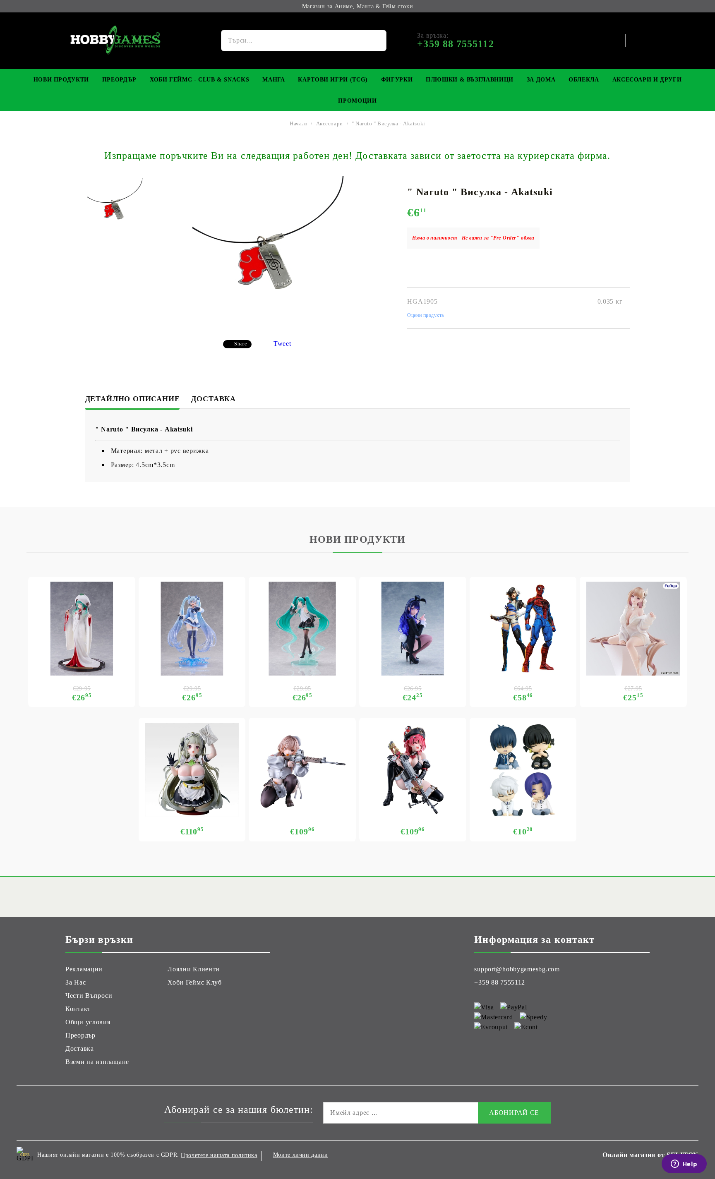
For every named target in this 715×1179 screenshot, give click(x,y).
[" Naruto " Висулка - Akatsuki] (115, 206)
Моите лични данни (300, 1155)
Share (240, 344)
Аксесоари (329, 123)
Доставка (213, 399)
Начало (299, 123)
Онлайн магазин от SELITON (650, 1154)
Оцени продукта (425, 315)
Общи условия (87, 1022)
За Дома (541, 80)
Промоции (357, 101)
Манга (273, 80)
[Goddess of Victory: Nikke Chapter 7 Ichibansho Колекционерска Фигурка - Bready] (302, 770)
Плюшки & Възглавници (469, 80)
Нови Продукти (61, 80)
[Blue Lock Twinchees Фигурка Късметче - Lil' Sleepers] (523, 770)
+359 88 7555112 (499, 982)
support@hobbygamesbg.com (516, 969)
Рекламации (84, 969)
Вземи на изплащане (97, 1061)
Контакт (78, 1008)
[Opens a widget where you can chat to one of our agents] (684, 1164)
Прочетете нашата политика (219, 1155)
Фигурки (397, 80)
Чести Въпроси (88, 995)
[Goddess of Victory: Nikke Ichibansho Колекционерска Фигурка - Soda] (192, 770)
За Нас (75, 982)
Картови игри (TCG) (332, 80)
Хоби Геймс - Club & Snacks (199, 80)
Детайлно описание (132, 399)
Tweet (282, 343)
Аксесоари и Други (647, 80)
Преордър (119, 80)
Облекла (584, 80)
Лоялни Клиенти (194, 969)
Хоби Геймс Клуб (195, 982)
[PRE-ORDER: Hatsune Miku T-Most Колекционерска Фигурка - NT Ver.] (302, 629)
